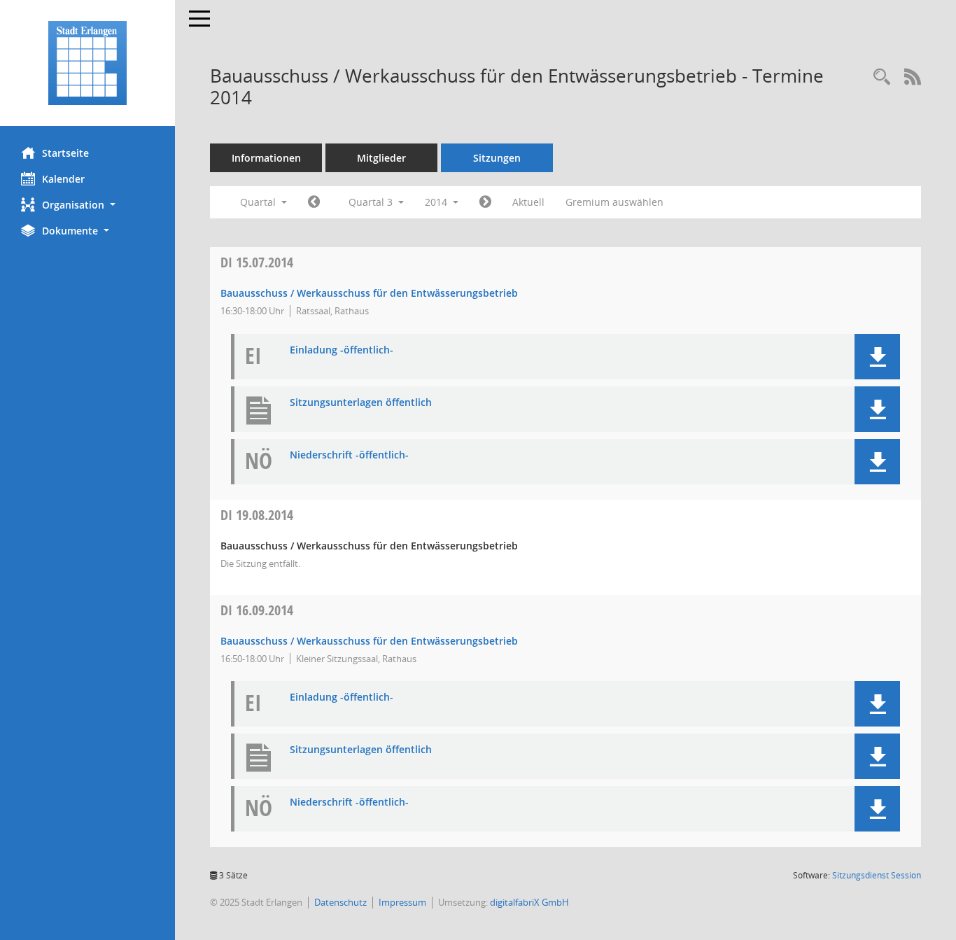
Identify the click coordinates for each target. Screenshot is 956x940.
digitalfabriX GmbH (529, 902)
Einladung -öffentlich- (341, 350)
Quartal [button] (259, 202)
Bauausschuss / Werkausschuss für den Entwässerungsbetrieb (369, 293)
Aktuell (528, 202)
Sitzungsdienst (876, 875)
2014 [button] (437, 202)
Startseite (65, 153)
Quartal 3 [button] (372, 202)
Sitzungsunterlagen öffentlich (361, 403)
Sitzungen (497, 157)
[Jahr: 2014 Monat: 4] (313, 202)
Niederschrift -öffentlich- (349, 455)
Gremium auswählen (614, 202)
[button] (87, 205)
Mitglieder (381, 157)
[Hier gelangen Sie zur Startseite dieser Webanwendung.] (87, 63)
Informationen (266, 157)
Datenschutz (340, 902)
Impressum (402, 902)
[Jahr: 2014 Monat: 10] (485, 202)
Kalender (63, 178)
